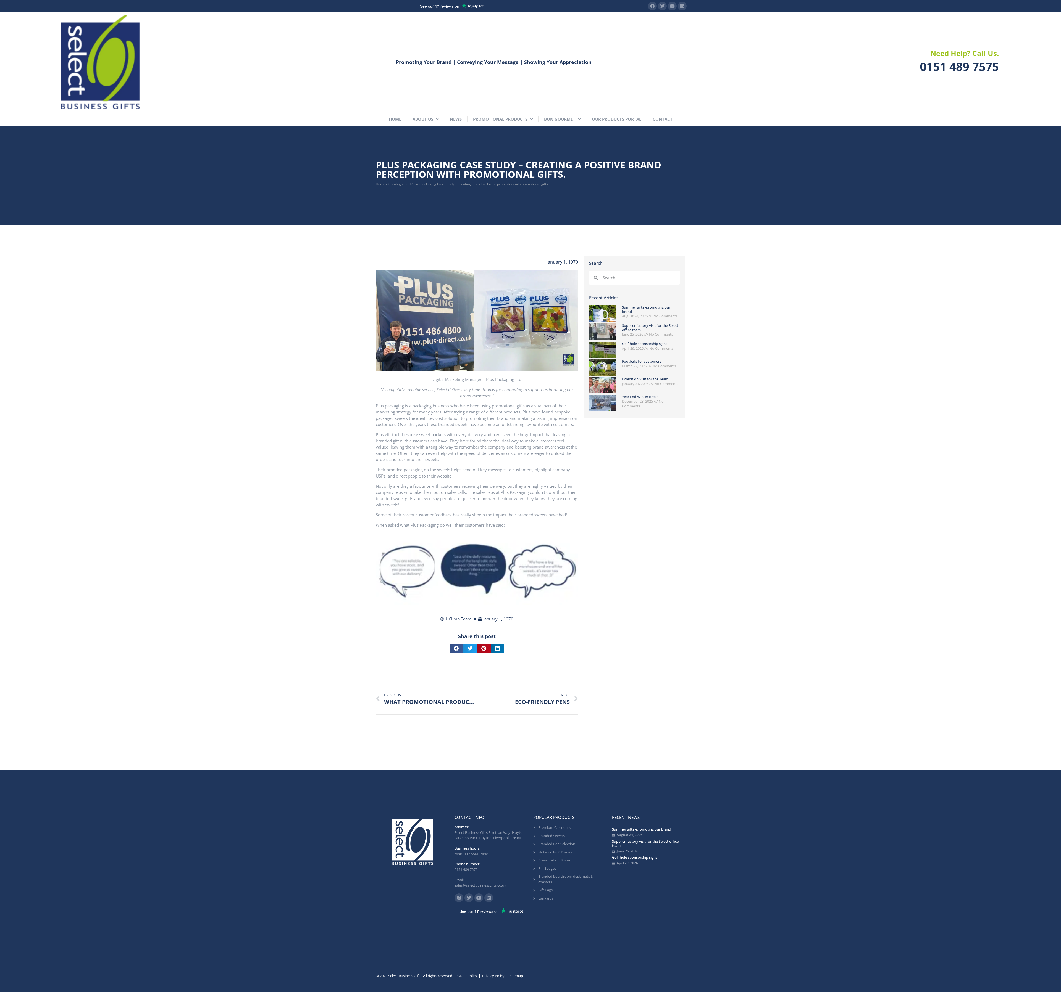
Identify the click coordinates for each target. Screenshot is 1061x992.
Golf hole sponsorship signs (644, 343)
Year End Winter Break (640, 396)
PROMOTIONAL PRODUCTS (500, 119)
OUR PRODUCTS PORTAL (616, 119)
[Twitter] (662, 6)
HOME (395, 119)
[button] (456, 648)
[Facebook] (652, 6)
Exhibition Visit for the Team (645, 378)
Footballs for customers (641, 361)
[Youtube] (672, 6)
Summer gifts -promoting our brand (646, 309)
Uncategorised (399, 184)
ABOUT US (423, 119)
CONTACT (663, 119)
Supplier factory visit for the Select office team (650, 327)
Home (380, 184)
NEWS (456, 119)
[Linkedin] (682, 6)
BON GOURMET (559, 119)
